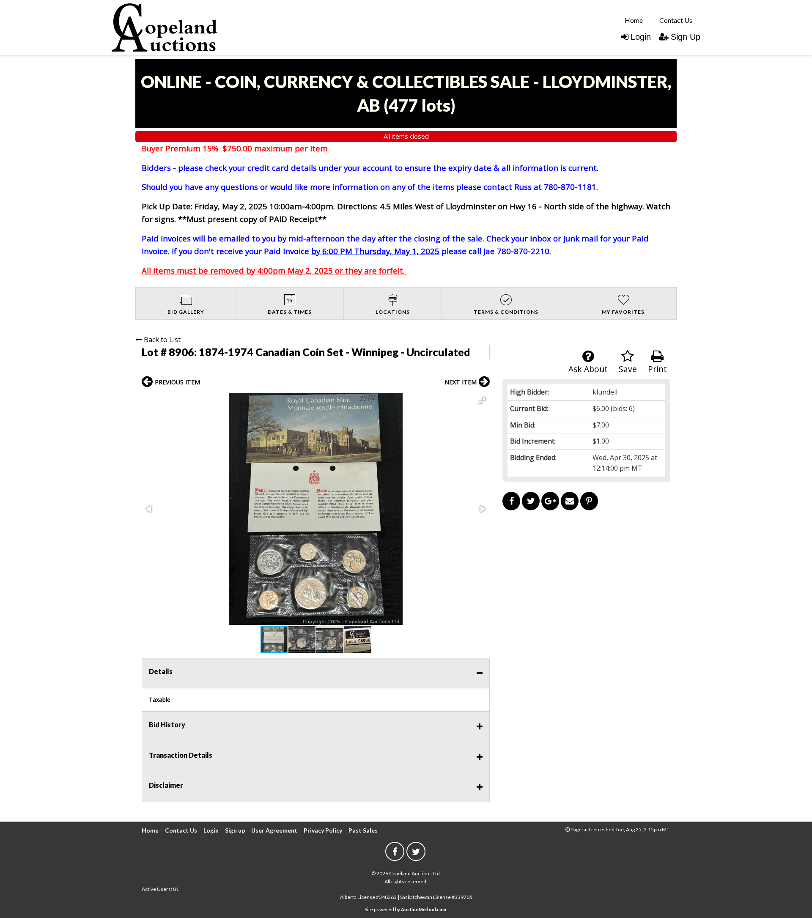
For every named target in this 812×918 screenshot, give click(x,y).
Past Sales (363, 830)
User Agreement (274, 830)
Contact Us (675, 20)
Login (641, 36)
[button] (482, 400)
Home (634, 20)
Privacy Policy (323, 830)
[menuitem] (634, 20)
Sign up (235, 830)
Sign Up (685, 36)
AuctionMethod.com (423, 909)
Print (657, 369)
